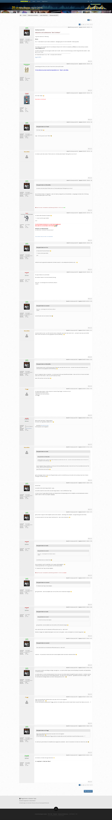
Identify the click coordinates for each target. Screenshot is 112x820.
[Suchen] (88, 1)
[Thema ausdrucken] (88, 20)
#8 (91, 242)
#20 (91, 607)
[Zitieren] (91, 61)
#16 (91, 482)
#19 (91, 577)
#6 (91, 180)
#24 (91, 725)
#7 (91, 212)
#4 (91, 122)
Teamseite (55, 814)
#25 (91, 755)
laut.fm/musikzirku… (28, 428)
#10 (91, 301)
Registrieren (44, 1)
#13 (91, 388)
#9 (91, 272)
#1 (91, 27)
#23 (91, 696)
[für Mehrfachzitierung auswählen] (89, 61)
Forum (38, 1)
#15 (91, 446)
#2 (91, 63)
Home (34, 1)
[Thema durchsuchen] (91, 20)
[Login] (91, 1)
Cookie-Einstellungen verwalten (41, 814)
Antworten (89, 791)
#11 (91, 330)
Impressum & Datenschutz (63, 814)
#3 (91, 92)
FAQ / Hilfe (50, 814)
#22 (91, 667)
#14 (91, 417)
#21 (91, 638)
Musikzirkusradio (44, 425)
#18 (91, 541)
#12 (91, 359)
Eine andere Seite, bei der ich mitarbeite (44, 236)
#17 (91, 511)
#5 (91, 151)
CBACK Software (61, 815)
